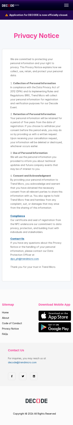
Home (5, 312)
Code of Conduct (12, 323)
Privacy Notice (10, 328)
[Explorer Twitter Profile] (23, 376)
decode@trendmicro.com (22, 362)
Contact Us (17, 238)
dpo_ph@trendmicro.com (24, 258)
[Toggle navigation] (66, 5)
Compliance (17, 216)
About (5, 317)
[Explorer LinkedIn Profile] (34, 376)
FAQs (5, 334)
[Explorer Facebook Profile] (12, 376)
